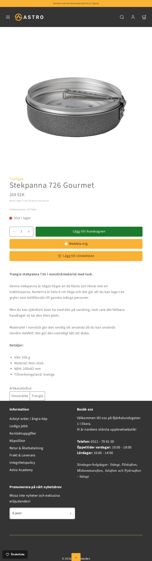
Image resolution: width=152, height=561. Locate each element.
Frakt (25, 200)
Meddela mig (78, 243)
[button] (8, 17)
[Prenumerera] (70, 513)
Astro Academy (21, 470)
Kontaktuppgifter (23, 433)
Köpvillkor (18, 440)
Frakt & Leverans (23, 455)
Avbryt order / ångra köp (29, 418)
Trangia (17, 179)
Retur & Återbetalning (26, 448)
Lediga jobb (19, 426)
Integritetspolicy (22, 462)
